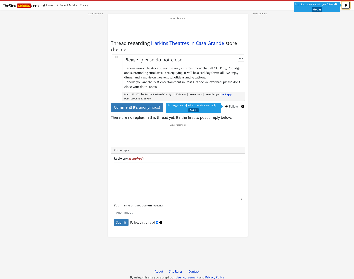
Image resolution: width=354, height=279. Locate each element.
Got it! (317, 9)
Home (50, 5)
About (159, 271)
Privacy (84, 5)
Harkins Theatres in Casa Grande (187, 43)
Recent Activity (68, 5)
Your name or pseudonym (138, 205)
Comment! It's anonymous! (137, 107)
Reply (228, 94)
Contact (193, 271)
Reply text (128, 159)
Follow (233, 106)
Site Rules (176, 271)
